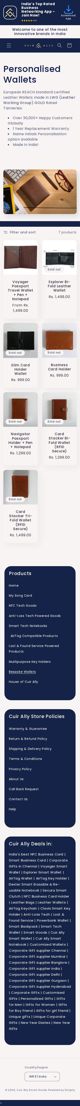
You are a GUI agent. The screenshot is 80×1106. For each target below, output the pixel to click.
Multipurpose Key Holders (30, 661)
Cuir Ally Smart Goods (32, 1090)
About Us (16, 779)
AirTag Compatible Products (33, 636)
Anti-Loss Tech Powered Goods (35, 616)
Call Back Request (24, 789)
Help (12, 809)
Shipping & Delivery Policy (30, 749)
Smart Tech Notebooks (28, 626)
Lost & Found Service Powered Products (34, 649)
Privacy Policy (20, 769)
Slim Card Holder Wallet (20, 369)
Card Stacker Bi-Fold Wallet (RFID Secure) (59, 442)
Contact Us (18, 799)
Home (14, 585)
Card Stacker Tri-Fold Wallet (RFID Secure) (20, 520)
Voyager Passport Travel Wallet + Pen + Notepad (20, 290)
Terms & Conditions (25, 759)
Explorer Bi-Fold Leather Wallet (59, 286)
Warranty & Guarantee (28, 728)
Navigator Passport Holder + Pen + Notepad (20, 440)
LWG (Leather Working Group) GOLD (39, 100)
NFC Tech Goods (22, 605)
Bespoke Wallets (22, 671)
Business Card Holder (59, 367)
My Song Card (20, 595)
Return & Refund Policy (28, 739)
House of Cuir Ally (23, 682)
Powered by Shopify (61, 1090)
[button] (9, 45)
